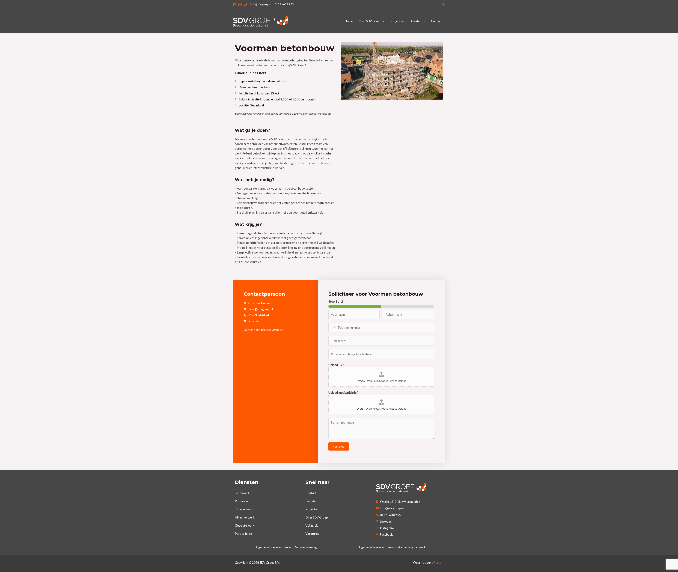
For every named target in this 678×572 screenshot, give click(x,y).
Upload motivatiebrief (343, 392)
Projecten (312, 509)
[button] (443, 4)
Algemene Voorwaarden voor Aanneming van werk (392, 547)
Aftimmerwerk (245, 517)
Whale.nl (437, 562)
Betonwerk (242, 493)
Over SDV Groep (316, 517)
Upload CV (336, 365)
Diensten (311, 501)
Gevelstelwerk (244, 525)
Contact (310, 493)
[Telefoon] (245, 4)
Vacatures (312, 533)
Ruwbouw (241, 501)
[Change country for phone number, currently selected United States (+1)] (332, 328)
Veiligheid (312, 525)
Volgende (338, 446)
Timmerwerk (243, 509)
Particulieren (243, 533)
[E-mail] (240, 4)
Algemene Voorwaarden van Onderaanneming (286, 547)
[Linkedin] (234, 4)
